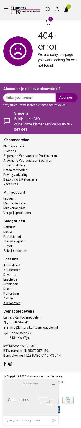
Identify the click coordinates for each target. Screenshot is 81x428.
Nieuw (7, 232)
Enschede (10, 279)
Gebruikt (9, 227)
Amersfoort (11, 265)
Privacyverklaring (15, 175)
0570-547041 (19, 322)
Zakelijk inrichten (15, 251)
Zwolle (8, 298)
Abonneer (66, 98)
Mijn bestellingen (15, 203)
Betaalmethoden (15, 170)
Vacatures (10, 184)
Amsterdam (12, 270)
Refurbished (12, 236)
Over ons (9, 151)
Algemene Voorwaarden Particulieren (30, 156)
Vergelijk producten (17, 213)
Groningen (10, 284)
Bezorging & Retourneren (21, 179)
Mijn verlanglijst (14, 208)
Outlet (7, 246)
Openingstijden (14, 165)
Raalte (8, 289)
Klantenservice (13, 146)
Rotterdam (11, 293)
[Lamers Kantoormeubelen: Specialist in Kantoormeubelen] (25, 10)
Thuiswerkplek (13, 241)
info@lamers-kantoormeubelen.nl (34, 327)
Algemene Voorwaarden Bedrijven (27, 160)
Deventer (9, 274)
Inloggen (9, 198)
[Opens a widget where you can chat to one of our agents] (31, 402)
